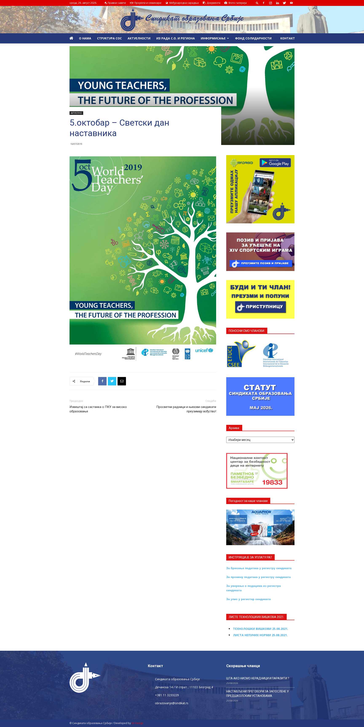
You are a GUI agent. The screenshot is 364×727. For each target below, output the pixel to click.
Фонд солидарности (253, 38)
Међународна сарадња (184, 3)
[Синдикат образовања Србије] (182, 19)
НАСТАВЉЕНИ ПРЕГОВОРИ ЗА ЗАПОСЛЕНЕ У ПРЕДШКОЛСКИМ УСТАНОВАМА (257, 693)
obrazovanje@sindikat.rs (171, 703)
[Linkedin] (277, 3)
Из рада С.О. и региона (175, 38)
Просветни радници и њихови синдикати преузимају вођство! (186, 409)
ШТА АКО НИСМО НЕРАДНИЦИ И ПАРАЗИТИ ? (257, 678)
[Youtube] (291, 3)
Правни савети (117, 3)
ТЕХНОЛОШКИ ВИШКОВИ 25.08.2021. (260, 629)
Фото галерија (237, 3)
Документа (213, 3)
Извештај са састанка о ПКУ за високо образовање (98, 409)
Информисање (213, 38)
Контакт (287, 38)
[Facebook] (263, 3)
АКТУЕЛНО (76, 112)
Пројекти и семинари (147, 3)
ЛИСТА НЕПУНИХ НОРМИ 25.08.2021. (260, 635)
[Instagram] (270, 3)
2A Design (137, 723)
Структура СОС (109, 38)
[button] (257, 2)
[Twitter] (284, 3)
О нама (85, 38)
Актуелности (139, 38)
